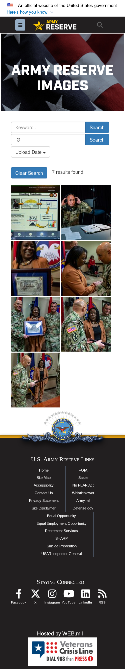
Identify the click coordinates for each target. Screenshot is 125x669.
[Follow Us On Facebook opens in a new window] (18, 595)
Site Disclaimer (44, 508)
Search (97, 127)
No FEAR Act (83, 485)
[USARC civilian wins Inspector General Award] (35, 268)
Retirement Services (61, 531)
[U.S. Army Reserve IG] (86, 212)
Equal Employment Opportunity (62, 523)
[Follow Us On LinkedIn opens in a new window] (85, 595)
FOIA (83, 470)
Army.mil (83, 500)
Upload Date (29, 152)
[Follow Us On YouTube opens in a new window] (68, 595)
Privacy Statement (44, 500)
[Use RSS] (102, 595)
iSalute (83, 478)
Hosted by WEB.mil (60, 633)
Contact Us (44, 493)
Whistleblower (83, 493)
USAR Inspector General (61, 554)
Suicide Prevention (62, 546)
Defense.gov (83, 508)
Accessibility (44, 485)
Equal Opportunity (61, 516)
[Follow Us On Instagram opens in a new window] (52, 595)
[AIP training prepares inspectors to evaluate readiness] (35, 212)
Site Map (44, 478)
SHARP (61, 538)
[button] (31, 12)
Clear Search (29, 172)
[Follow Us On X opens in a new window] (35, 595)
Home (44, 470)
